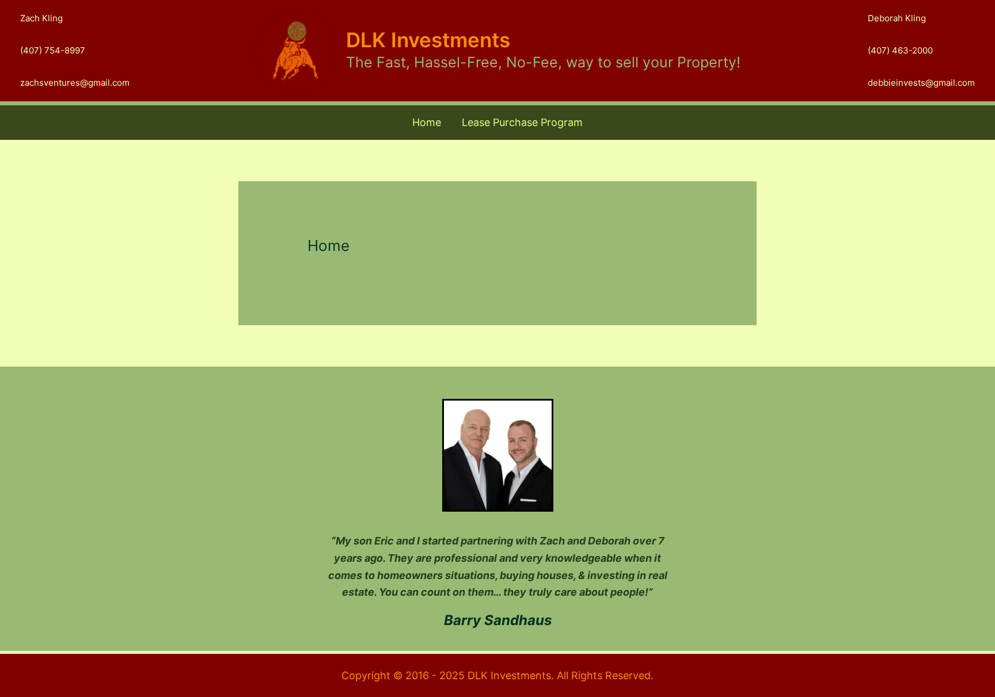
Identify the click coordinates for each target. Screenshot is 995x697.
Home (426, 122)
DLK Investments (428, 40)
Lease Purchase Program (522, 122)
